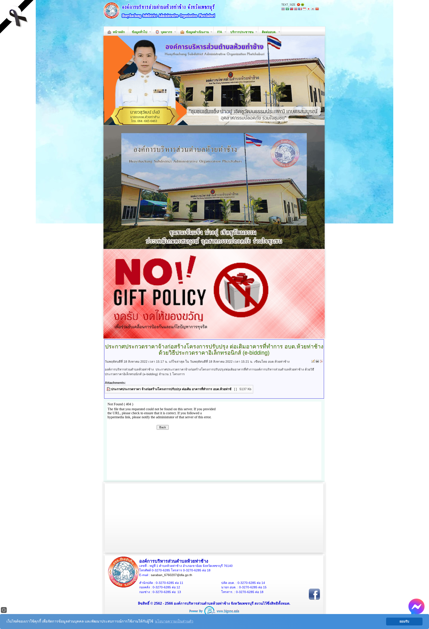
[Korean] (313, 9)
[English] (296, 9)
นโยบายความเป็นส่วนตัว (174, 621)
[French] (300, 9)
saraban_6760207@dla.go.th (171, 575)
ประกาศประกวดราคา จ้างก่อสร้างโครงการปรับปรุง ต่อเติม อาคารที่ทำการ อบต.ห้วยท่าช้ (171, 389)
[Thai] (283, 9)
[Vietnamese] (317, 9)
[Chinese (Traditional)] (291, 9)
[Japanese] (308, 9)
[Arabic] (287, 9)
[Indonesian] (304, 9)
